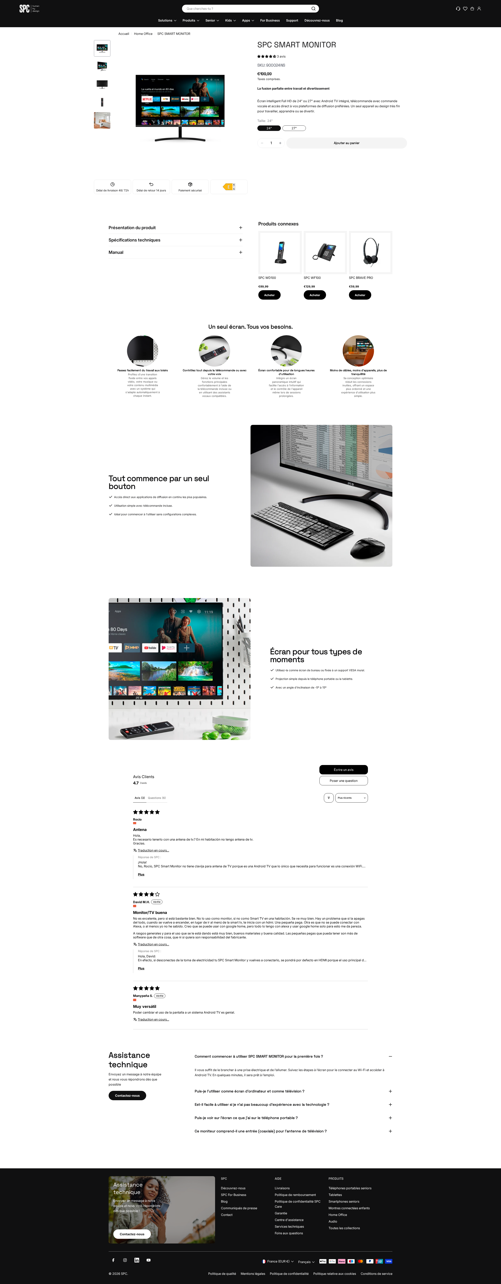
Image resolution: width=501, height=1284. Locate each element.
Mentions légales (253, 1274)
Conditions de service (376, 1274)
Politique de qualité (222, 1274)
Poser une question (344, 781)
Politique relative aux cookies (334, 1274)
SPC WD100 (267, 278)
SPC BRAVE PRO (361, 278)
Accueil (123, 34)
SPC (124, 1274)
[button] (267, 56)
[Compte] (479, 8)
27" (294, 128)
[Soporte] (458, 8)
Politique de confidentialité (289, 1274)
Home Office (143, 34)
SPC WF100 (312, 278)
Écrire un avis (343, 770)
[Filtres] (329, 798)
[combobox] (250, 9)
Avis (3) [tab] (140, 797)
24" (269, 128)
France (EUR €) (278, 1261)
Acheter (269, 295)
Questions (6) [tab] (157, 797)
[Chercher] (313, 8)
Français (304, 1262)
